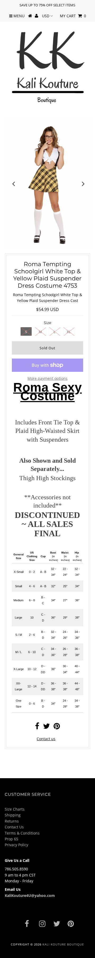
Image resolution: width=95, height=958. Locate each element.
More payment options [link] (47, 378)
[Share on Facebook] (37, 727)
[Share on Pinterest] (57, 727)
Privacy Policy (16, 844)
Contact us (46, 738)
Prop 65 (11, 838)
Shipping (13, 815)
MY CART (73, 15)
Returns (12, 821)
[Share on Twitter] (46, 727)
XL (69, 331)
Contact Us (14, 826)
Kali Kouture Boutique (63, 944)
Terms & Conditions (22, 833)
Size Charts (15, 809)
